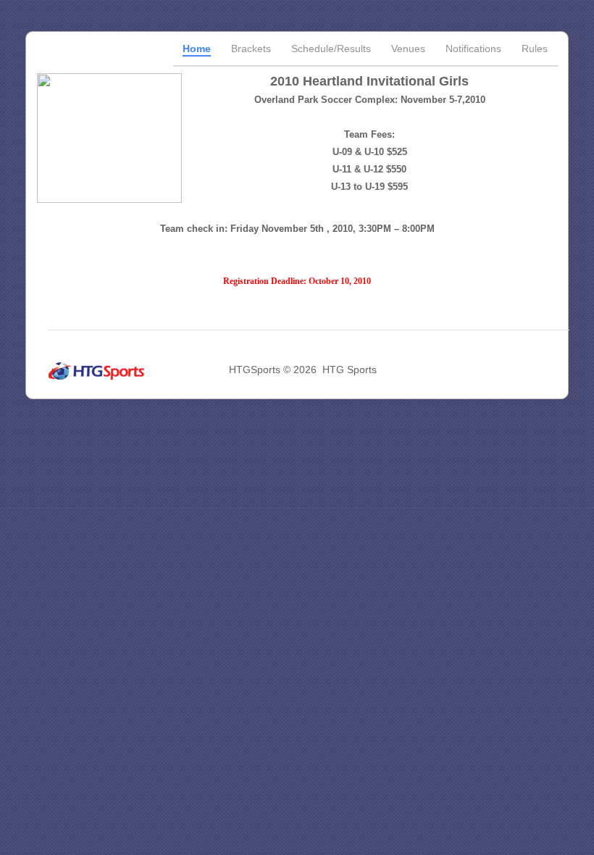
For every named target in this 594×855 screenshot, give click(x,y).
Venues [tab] (408, 48)
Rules (535, 48)
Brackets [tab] (251, 48)
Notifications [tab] (473, 48)
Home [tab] (197, 48)
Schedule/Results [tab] (331, 48)
